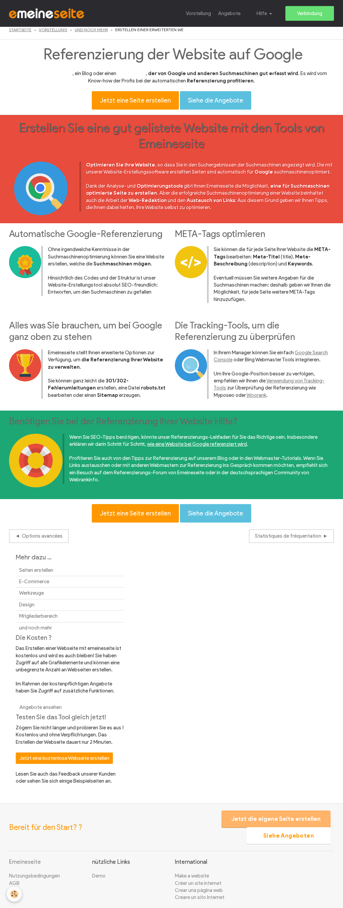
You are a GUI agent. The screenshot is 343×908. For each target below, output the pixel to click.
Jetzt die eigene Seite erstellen (276, 818)
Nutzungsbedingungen (34, 876)
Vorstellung (198, 13)
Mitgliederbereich (38, 616)
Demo (99, 876)
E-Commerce (34, 582)
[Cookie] (14, 894)
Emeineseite (25, 861)
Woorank (256, 395)
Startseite (20, 29)
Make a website (192, 876)
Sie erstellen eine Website (44, 73)
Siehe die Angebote (215, 100)
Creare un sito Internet (199, 897)
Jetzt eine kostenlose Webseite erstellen (64, 758)
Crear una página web (199, 890)
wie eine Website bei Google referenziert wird (197, 444)
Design (27, 605)
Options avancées (42, 536)
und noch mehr (91, 29)
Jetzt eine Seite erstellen (135, 100)
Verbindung (309, 13)
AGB (14, 883)
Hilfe (262, 13)
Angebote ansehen (40, 707)
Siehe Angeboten (288, 835)
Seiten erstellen (36, 570)
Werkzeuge (31, 593)
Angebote (229, 13)
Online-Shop (131, 73)
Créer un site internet (198, 883)
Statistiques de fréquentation (288, 536)
